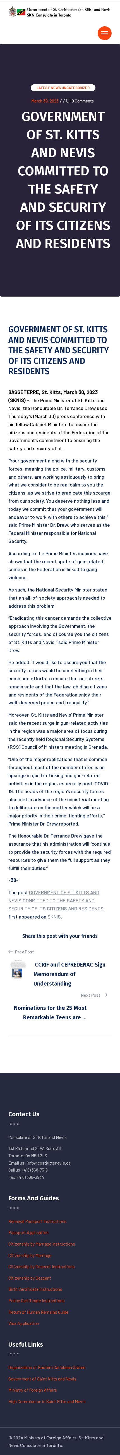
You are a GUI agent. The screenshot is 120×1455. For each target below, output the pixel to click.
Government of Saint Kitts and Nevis (42, 1378)
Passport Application (28, 1232)
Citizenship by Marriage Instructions (41, 1243)
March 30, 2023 (45, 100)
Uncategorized (76, 87)
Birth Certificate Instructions (35, 1289)
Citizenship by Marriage (29, 1255)
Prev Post (24, 951)
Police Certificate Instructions (36, 1300)
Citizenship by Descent (29, 1277)
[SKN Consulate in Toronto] (60, 10)
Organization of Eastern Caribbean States (46, 1367)
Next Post (91, 995)
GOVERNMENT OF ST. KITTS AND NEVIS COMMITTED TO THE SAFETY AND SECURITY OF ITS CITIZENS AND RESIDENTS (56, 900)
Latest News (49, 87)
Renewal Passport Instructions (37, 1221)
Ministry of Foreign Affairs (32, 1389)
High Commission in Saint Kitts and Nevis (47, 1401)
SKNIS (54, 916)
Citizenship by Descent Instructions (41, 1266)
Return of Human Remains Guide (38, 1312)
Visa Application (23, 1323)
